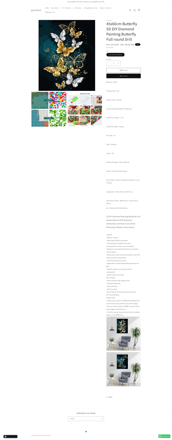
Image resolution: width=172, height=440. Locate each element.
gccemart (37, 435)
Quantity (108, 59)
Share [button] (110, 397)
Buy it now (123, 76)
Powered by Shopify (46, 435)
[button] (55, 8)
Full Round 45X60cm (115, 55)
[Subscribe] (101, 418)
